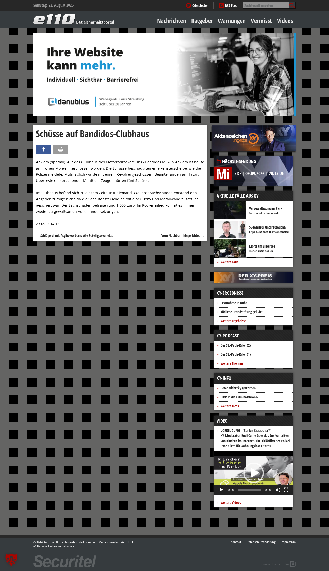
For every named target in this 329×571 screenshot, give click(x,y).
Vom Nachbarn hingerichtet (182, 235)
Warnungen (232, 20)
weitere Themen (232, 363)
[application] (253, 473)
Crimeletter (200, 5)
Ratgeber (202, 20)
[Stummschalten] (277, 490)
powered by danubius (274, 564)
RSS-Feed (231, 5)
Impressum (288, 542)
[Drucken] (60, 149)
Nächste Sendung (239, 161)
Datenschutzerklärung (261, 542)
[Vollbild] (286, 490)
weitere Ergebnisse (233, 320)
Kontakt (236, 542)
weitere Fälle (229, 262)
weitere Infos (230, 405)
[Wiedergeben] (221, 490)
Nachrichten (171, 20)
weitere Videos (231, 502)
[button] (253, 473)
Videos (285, 20)
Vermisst (261, 20)
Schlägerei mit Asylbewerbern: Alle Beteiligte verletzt (74, 235)
